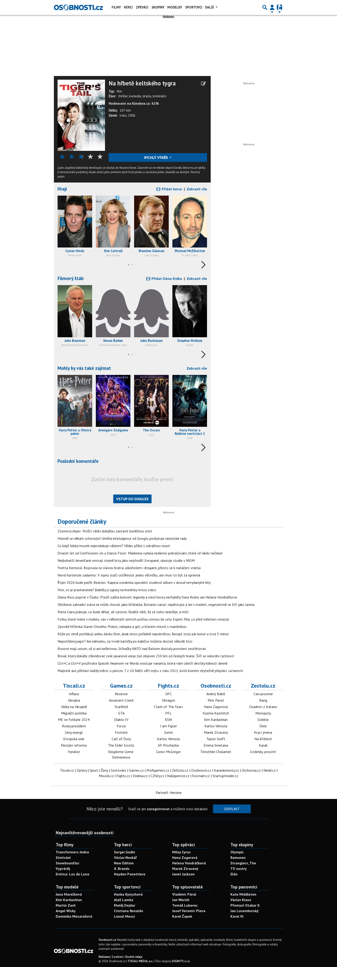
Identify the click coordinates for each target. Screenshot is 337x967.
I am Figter (168, 726)
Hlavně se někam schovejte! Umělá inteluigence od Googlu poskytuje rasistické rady (122, 538)
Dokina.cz (140, 775)
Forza (121, 726)
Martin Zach (66, 905)
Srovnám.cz (201, 775)
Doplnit (232, 809)
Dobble (263, 719)
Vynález (74, 751)
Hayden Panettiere (129, 874)
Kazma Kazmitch (216, 713)
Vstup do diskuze (132, 499)
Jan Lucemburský (244, 910)
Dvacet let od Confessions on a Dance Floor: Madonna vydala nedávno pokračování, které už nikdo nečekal (140, 553)
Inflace (74, 694)
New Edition (124, 863)
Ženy (104, 770)
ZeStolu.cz (180, 770)
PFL (168, 713)
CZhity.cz (157, 775)
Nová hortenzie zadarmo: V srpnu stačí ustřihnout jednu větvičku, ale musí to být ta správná (129, 575)
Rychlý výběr (156, 157)
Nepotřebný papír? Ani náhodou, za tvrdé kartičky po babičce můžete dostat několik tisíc (125, 641)
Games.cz (121, 685)
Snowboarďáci (67, 863)
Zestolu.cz (263, 685)
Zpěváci (142, 7)
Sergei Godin (124, 852)
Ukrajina (74, 700)
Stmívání (63, 857)
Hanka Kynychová (128, 894)
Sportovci (193, 7)
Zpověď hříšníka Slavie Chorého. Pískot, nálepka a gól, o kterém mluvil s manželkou (122, 626)
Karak (263, 745)
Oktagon (168, 700)
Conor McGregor (168, 751)
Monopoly (263, 713)
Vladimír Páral (184, 894)
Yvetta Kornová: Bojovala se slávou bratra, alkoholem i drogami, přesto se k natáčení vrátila (129, 567)
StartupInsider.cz (225, 775)
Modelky (174, 7)
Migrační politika (74, 713)
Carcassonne (263, 694)
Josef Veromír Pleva (188, 910)
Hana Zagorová (216, 706)
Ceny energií (74, 732)
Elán (234, 874)
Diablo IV (121, 719)
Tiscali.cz (74, 685)
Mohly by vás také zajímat (84, 368)
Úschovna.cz (251, 770)
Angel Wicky (66, 910)
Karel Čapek (182, 916)
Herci (128, 7)
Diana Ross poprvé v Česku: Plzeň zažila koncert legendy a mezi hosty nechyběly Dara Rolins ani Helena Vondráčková (147, 597)
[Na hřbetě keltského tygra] (81, 114)
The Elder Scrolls (121, 745)
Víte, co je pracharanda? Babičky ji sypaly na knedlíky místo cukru (107, 590)
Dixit (263, 726)
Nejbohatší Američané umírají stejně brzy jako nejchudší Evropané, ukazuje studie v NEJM (126, 560)
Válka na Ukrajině (74, 706)
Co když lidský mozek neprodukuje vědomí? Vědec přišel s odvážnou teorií (114, 545)
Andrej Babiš (215, 694)
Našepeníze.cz (178, 775)
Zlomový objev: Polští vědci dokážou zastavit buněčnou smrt (105, 531)
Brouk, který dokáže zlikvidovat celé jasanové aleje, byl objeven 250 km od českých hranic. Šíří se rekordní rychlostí (146, 656)
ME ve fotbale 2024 (74, 719)
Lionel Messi (124, 916)
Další (210, 7)
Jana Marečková (69, 894)
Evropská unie (73, 738)
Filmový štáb (71, 278)
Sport (94, 770)
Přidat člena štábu (166, 278)
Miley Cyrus (181, 852)
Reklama (104, 957)
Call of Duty (121, 738)
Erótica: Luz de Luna (72, 874)
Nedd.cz (269, 770)
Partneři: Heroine (169, 792)
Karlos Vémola (168, 738)
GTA (121, 713)
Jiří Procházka (168, 745)
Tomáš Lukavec (185, 905)
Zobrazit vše (197, 189)
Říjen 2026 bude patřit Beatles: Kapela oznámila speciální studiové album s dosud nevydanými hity (134, 582)
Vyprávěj (63, 868)
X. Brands (122, 868)
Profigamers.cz (157, 770)
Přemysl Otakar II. (245, 905)
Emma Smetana (216, 745)
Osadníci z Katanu (263, 706)
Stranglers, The (243, 863)
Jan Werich (180, 899)
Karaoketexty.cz (226, 770)
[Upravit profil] (203, 83)
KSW (168, 719)
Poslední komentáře (78, 461)
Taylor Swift (215, 738)
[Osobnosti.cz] (78, 7)
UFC (168, 694)
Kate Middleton (243, 894)
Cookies (117, 957)
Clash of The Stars (168, 706)
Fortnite (121, 732)
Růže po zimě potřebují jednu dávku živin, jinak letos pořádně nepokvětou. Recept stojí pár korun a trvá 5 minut (143, 634)
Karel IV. (237, 916)
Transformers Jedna (72, 852)
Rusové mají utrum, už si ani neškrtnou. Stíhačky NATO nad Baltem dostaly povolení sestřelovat (132, 648)
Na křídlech (263, 738)
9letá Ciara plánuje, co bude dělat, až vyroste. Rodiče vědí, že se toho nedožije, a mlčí (123, 612)
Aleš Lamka (123, 899)
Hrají (62, 189)
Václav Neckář (125, 857)
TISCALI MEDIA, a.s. (140, 961)
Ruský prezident (74, 726)
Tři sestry (238, 868)
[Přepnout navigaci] (272, 7)
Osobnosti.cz (216, 685)
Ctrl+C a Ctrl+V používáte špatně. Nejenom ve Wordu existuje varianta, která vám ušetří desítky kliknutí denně (142, 663)
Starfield (121, 706)
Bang (263, 700)
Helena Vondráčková (189, 863)
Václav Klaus (240, 899)
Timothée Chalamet (215, 751)
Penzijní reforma (74, 745)
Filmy (116, 7)
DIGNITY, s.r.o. (181, 961)
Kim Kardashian (216, 719)
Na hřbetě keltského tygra (142, 83)
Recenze (121, 694)
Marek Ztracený (216, 732)
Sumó (168, 732)
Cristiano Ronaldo (128, 910)
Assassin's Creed (121, 700)
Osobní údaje (133, 957)
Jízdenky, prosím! (263, 751)
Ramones (238, 857)
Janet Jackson (183, 874)
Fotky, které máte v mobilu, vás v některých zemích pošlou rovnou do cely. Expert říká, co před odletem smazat (143, 619)
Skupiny (158, 7)
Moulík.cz (106, 775)
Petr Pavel (216, 700)
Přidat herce (171, 189)
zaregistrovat (158, 809)
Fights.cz (168, 685)
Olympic (237, 852)
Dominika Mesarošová (74, 916)
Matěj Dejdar (124, 905)
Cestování (118, 770)
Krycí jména (263, 732)
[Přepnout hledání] (264, 7)
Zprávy (82, 770)
